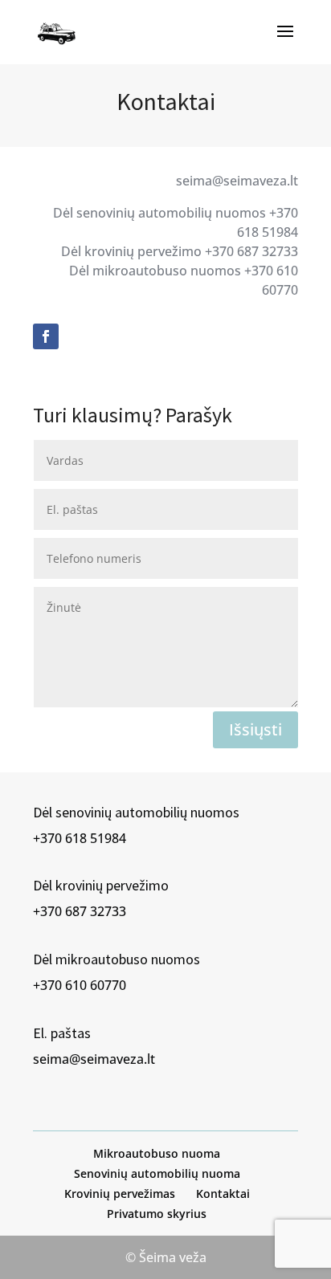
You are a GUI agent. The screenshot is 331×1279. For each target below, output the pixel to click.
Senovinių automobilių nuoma (157, 1173)
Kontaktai (223, 1193)
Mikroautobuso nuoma (156, 1153)
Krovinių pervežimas (119, 1193)
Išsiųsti (255, 729)
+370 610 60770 (79, 985)
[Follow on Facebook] (46, 336)
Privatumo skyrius (156, 1213)
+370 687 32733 (79, 911)
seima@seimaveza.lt (94, 1059)
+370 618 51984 (79, 838)
